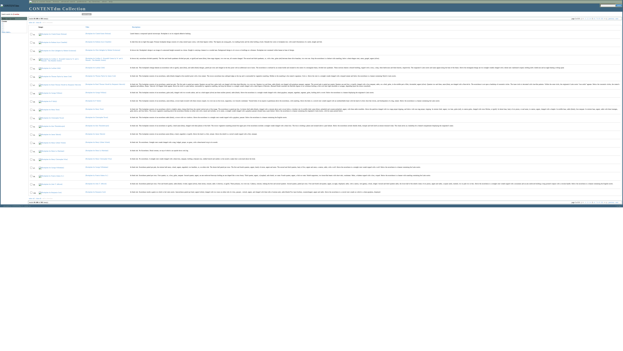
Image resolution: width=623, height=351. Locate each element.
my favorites (94, 1)
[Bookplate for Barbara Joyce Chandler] (98, 42)
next (617, 19)
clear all (38, 22)
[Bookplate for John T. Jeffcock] (96, 184)
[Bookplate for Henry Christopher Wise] (99, 159)
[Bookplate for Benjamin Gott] (96, 192)
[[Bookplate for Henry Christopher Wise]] (53, 159)
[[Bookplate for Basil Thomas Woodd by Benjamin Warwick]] (60, 85)
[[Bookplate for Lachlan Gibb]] (50, 68)
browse (56, 1)
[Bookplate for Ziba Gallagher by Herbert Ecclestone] (103, 50)
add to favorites (48, 22)
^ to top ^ (618, 206)
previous (611, 19)
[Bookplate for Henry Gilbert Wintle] (98, 142)
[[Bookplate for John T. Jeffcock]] (50, 184)
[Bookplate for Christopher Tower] (97, 117)
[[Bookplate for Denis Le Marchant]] (51, 151)
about (104, 1)
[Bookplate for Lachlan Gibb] (95, 68)
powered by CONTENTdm (13, 206)
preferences (82, 1)
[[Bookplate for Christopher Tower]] (51, 118)
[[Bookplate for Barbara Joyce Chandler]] (53, 42)
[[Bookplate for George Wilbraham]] (51, 168)
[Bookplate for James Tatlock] (95, 134)
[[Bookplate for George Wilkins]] (50, 93)
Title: (87, 27)
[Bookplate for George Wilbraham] (97, 167)
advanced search (68, 1)
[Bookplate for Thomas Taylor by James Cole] (101, 76)
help (111, 1)
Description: (136, 27)
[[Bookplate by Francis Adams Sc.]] (51, 176)
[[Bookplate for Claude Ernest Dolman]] (53, 34)
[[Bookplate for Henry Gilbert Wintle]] (52, 143)
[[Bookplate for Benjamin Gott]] (50, 192)
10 (602, 19)
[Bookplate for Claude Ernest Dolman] (98, 33)
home (48, 1)
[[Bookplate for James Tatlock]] (50, 134)
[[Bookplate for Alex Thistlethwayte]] (52, 126)
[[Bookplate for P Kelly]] (48, 101)
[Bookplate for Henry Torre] (95, 109)
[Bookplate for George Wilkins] (96, 92)
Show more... (6, 32)
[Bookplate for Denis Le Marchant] (97, 150)
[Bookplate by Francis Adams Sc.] (97, 175)
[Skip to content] (37, 1)
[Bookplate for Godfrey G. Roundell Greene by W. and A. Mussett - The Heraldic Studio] (104, 59)
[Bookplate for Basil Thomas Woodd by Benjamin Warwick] (105, 84)
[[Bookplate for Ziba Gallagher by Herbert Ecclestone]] (57, 51)
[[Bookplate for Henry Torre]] (49, 109)
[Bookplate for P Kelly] (93, 101)
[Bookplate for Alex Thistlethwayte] (97, 126)
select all (32, 22)
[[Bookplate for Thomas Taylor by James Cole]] (55, 76)
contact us (27, 206)
